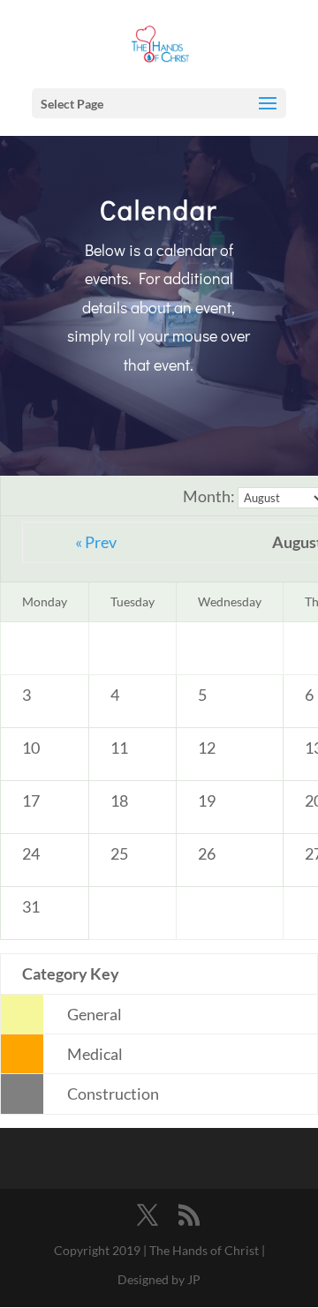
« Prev (96, 542)
